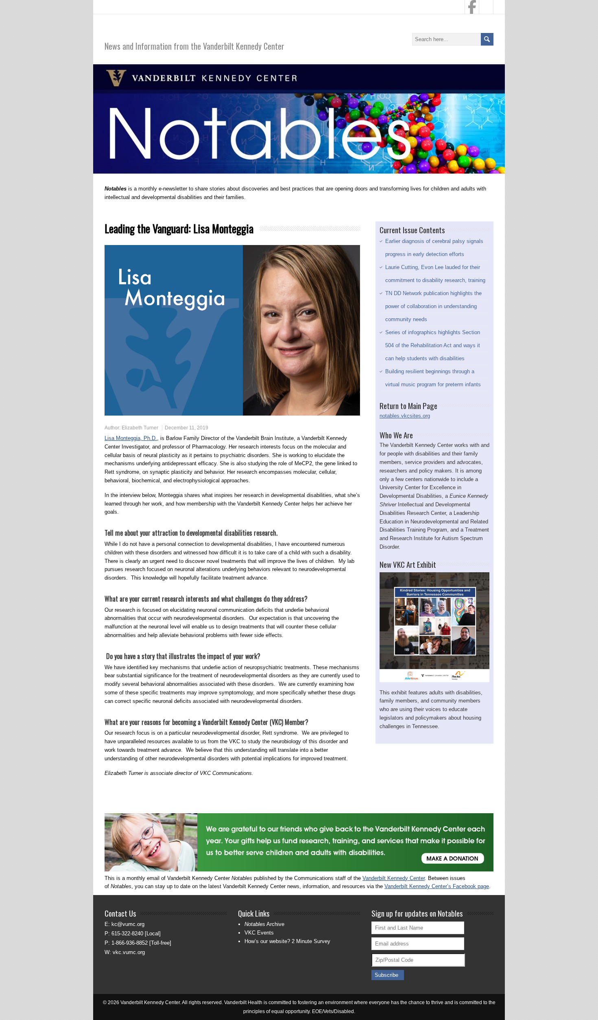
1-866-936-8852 (129, 943)
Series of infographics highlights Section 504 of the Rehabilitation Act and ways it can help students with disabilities (432, 345)
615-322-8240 (127, 933)
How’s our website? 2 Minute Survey (287, 941)
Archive (264, 924)
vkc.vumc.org (129, 952)
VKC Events (259, 933)
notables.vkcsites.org (405, 416)
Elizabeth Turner (140, 428)
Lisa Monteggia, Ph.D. (131, 438)
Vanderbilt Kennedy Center (393, 878)
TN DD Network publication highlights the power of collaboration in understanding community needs (433, 306)
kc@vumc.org (127, 924)
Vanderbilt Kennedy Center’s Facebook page (436, 886)
